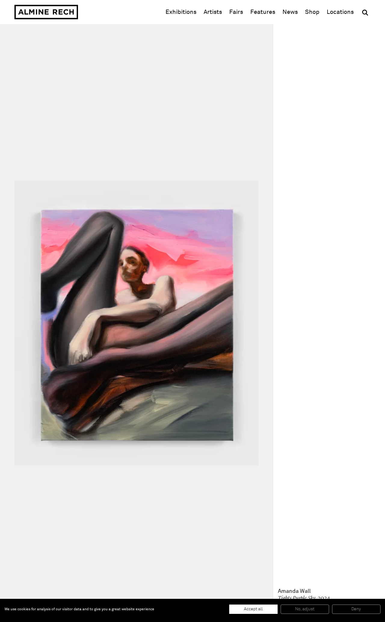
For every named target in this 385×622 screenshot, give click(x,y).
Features (262, 12)
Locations (340, 12)
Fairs (236, 12)
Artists (213, 12)
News (290, 12)
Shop (312, 12)
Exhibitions (180, 12)
